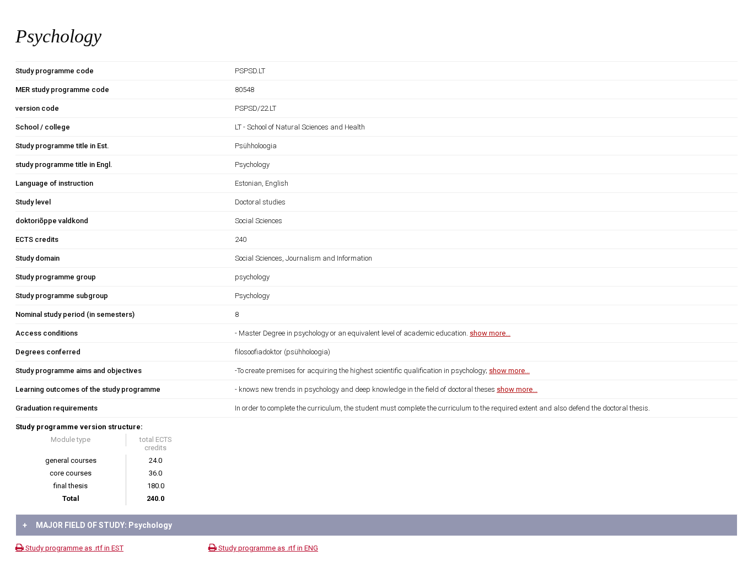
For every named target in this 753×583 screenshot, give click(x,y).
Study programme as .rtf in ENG (267, 548)
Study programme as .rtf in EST (73, 548)
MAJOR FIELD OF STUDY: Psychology (97, 525)
